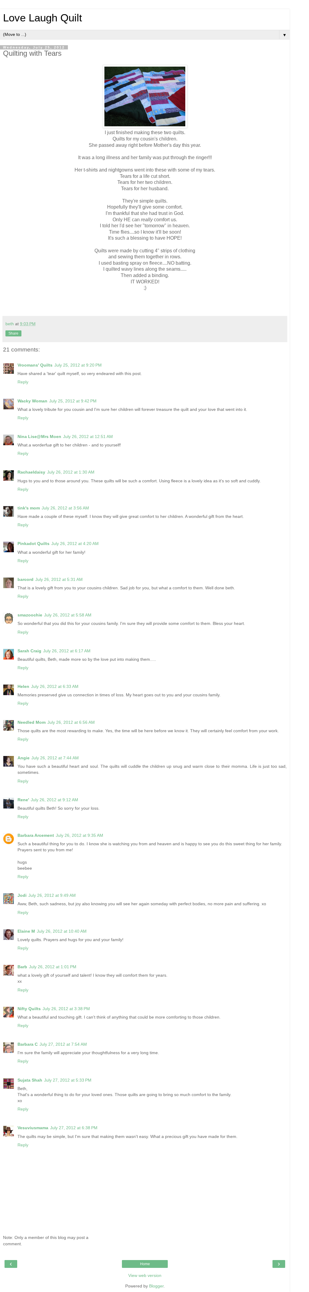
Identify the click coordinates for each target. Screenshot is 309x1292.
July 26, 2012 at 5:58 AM (67, 615)
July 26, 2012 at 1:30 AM (70, 472)
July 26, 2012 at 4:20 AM (75, 543)
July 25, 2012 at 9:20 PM (78, 365)
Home (145, 1264)
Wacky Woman (32, 401)
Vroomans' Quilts (35, 365)
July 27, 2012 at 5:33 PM (67, 1080)
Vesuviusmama (33, 1127)
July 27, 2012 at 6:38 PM (73, 1127)
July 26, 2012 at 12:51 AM (88, 436)
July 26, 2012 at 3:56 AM (65, 508)
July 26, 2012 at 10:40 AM (62, 931)
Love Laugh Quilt (42, 18)
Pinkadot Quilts (33, 543)
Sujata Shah (30, 1080)
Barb (22, 966)
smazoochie (30, 615)
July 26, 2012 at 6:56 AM (71, 722)
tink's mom (29, 508)
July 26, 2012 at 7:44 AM (55, 757)
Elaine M (26, 931)
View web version (144, 1275)
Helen (23, 686)
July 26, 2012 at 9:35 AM (79, 835)
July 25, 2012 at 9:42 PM (73, 401)
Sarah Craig (29, 650)
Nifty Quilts (29, 1008)
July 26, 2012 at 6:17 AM (67, 650)
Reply (23, 382)
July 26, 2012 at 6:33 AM (54, 686)
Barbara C (28, 1044)
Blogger (156, 1286)
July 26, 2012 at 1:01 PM (52, 966)
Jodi (22, 895)
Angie (24, 757)
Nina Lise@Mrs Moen (39, 436)
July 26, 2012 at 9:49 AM (52, 895)
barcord (25, 579)
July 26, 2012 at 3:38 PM (66, 1008)
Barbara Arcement (36, 835)
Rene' (23, 799)
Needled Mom (32, 722)
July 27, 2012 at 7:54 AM (63, 1044)
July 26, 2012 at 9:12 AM (54, 799)
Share (13, 333)
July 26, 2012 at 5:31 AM (59, 579)
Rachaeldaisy (31, 472)
